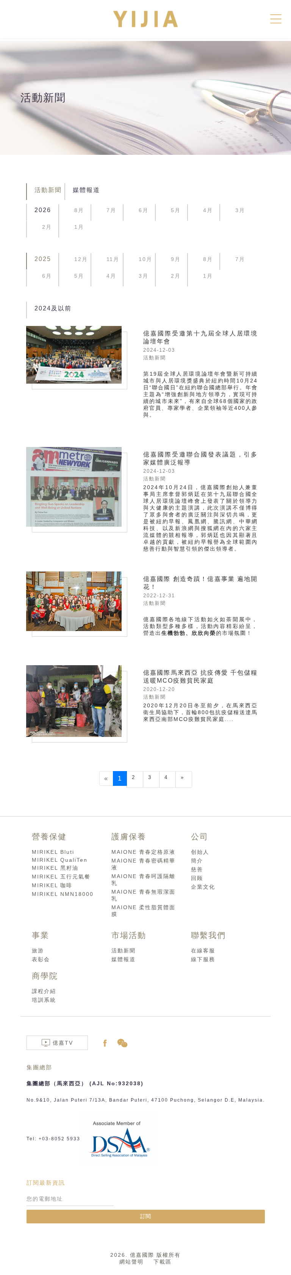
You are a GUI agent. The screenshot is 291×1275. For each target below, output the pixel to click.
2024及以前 (53, 308)
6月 (144, 210)
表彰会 (41, 959)
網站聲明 (131, 1262)
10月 (145, 259)
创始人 (200, 852)
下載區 (162, 1262)
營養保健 (49, 836)
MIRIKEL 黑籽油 (55, 868)
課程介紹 (44, 991)
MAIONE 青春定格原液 (143, 852)
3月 (240, 210)
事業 (40, 935)
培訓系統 (44, 1000)
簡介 (197, 861)
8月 (79, 210)
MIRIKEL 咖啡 (52, 885)
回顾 (197, 878)
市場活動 (128, 935)
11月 (112, 259)
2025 (42, 259)
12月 (81, 259)
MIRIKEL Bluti (53, 852)
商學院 (45, 975)
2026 (42, 210)
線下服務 (203, 959)
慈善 (197, 869)
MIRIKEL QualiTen (60, 860)
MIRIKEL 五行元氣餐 (61, 877)
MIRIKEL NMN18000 (63, 894)
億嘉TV (64, 1043)
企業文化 (203, 887)
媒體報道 (86, 190)
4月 (208, 210)
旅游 (38, 951)
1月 (79, 227)
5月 (176, 210)
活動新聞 (48, 190)
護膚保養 (128, 836)
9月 (176, 259)
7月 (111, 210)
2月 (47, 227)
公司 (199, 836)
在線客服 (203, 951)
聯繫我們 (208, 935)
